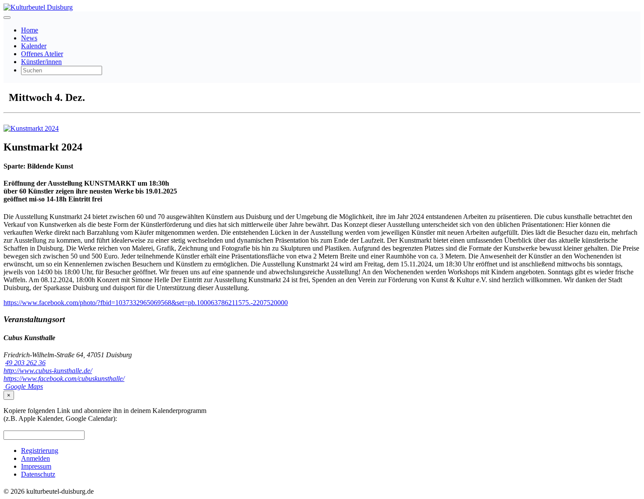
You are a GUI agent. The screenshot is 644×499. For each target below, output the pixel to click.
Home (29, 30)
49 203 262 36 (25, 362)
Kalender (33, 46)
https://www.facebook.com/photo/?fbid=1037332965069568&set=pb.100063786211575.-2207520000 (146, 302)
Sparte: (14, 166)
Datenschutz (38, 474)
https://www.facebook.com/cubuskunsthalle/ (64, 378)
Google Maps (23, 386)
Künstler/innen (41, 61)
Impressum (36, 466)
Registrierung (39, 450)
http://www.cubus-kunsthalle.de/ (48, 370)
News (29, 38)
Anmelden (35, 458)
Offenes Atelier (42, 53)
